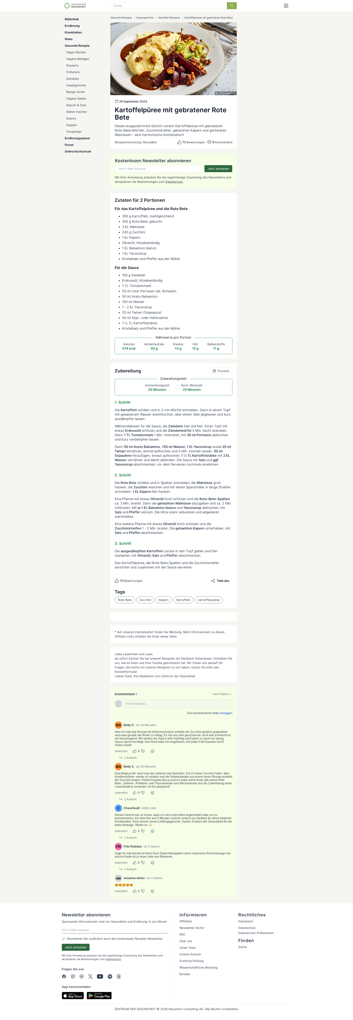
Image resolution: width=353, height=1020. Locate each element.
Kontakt (184, 974)
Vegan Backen (76, 52)
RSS (182, 934)
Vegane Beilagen (77, 59)
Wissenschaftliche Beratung (198, 967)
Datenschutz (174, 182)
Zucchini (145, 600)
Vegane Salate (76, 98)
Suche (242, 947)
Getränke (72, 78)
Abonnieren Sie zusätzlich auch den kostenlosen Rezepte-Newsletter (115, 938)
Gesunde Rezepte (77, 45)
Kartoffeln (183, 600)
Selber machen (76, 112)
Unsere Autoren (190, 954)
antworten (121, 751)
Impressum (245, 921)
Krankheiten (73, 32)
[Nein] (142, 751)
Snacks (71, 118)
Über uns (185, 941)
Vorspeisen (73, 131)
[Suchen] (232, 5)
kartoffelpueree (209, 600)
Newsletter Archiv (191, 928)
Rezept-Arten (75, 92)
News (69, 39)
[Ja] (134, 751)
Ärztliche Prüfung (191, 961)
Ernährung (72, 26)
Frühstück (73, 72)
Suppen (71, 125)
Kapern (164, 600)
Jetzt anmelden (218, 168)
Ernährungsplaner (77, 138)
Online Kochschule (78, 151)
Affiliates (185, 921)
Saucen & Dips (76, 105)
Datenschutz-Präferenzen (256, 933)
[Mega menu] (286, 6)
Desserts (72, 65)
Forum (69, 145)
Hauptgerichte (76, 85)
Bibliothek (72, 19)
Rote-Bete (125, 600)
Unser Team (187, 947)
